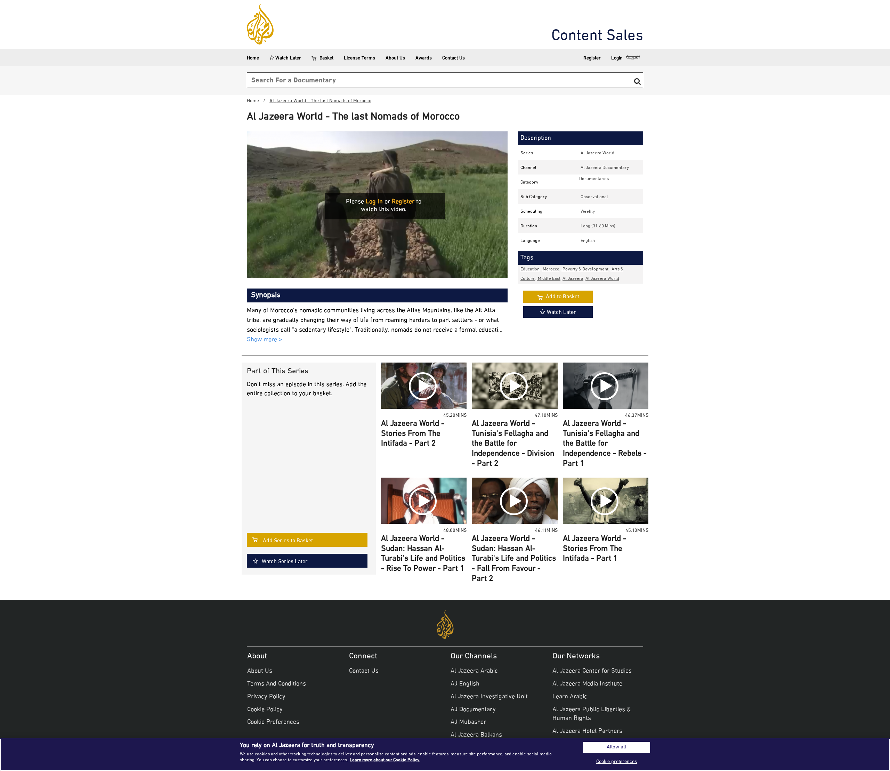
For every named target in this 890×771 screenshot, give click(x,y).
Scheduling (531, 212)
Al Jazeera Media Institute (587, 684)
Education (530, 269)
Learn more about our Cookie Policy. (385, 760)
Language (530, 241)
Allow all (616, 747)
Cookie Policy (265, 710)
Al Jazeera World (597, 153)
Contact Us (453, 58)
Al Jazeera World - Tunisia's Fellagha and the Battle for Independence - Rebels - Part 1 (605, 443)
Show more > (264, 340)
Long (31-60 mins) (598, 226)
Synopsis (266, 295)
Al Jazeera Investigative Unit (489, 697)
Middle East (548, 279)
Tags (526, 258)
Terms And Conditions (276, 684)
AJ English (465, 684)
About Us (395, 58)
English (588, 241)
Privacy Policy (266, 697)
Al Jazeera (573, 279)
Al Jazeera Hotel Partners (587, 731)
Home (253, 58)
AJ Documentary (473, 710)
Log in (374, 202)
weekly (588, 212)
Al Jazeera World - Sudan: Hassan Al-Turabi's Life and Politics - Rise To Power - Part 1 (423, 554)
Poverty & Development (584, 269)
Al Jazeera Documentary (605, 168)
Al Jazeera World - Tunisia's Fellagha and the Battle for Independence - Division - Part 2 (513, 443)
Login (617, 58)
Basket (326, 58)
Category (529, 182)
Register (592, 58)
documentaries (594, 179)
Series (526, 153)
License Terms (359, 58)
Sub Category (533, 197)
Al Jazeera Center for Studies (592, 671)
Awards (423, 58)
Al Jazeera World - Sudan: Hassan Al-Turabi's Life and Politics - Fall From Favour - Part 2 (514, 559)
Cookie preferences (616, 762)
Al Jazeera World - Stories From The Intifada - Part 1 (594, 549)
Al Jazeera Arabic (474, 671)
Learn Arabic (569, 697)
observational (594, 197)
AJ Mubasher (468, 722)
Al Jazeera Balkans (476, 735)
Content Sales (597, 36)
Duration (528, 226)
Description (535, 138)
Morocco (550, 269)
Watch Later (287, 58)
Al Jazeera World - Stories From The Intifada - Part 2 (412, 434)
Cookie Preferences (273, 722)
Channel (528, 168)
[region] (445, 754)
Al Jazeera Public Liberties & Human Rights (591, 714)
